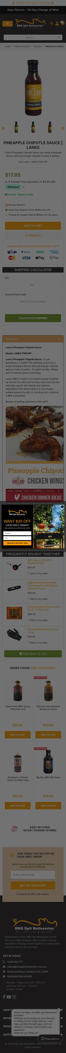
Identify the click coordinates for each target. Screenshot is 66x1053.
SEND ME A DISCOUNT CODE (17, 543)
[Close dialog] (62, 506)
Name (4, 530)
